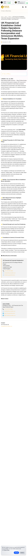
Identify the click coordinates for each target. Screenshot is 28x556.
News (6, 16)
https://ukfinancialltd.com (9, 315)
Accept (16, 552)
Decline (22, 552)
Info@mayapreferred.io (9, 275)
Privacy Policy (6, 550)
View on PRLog (7, 73)
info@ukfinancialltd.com (9, 272)
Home (2, 16)
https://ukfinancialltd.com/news (8, 80)
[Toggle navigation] (26, 7)
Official (9, 16)
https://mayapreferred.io (9, 313)
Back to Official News (6, 10)
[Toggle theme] (23, 7)
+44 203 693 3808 (8, 270)
